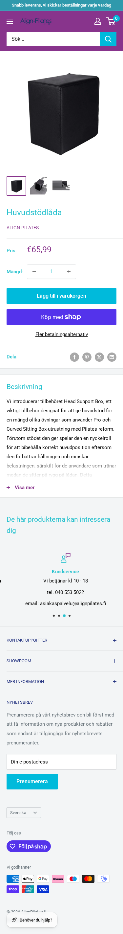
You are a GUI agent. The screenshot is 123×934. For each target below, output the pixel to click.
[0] (111, 21)
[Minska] (34, 272)
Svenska (18, 812)
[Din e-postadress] (111, 357)
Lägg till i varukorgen (61, 296)
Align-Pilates (23, 227)
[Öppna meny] (10, 21)
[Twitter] (99, 357)
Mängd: (15, 272)
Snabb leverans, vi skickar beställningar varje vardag (61, 5)
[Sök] (108, 39)
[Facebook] (74, 357)
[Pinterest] (87, 357)
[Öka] (69, 272)
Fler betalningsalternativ (61, 334)
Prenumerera (32, 781)
